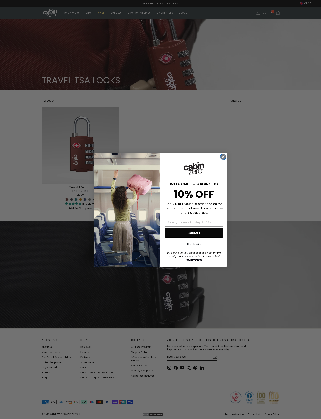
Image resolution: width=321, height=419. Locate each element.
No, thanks (194, 244)
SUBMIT (194, 233)
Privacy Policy (194, 259)
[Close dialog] (223, 157)
